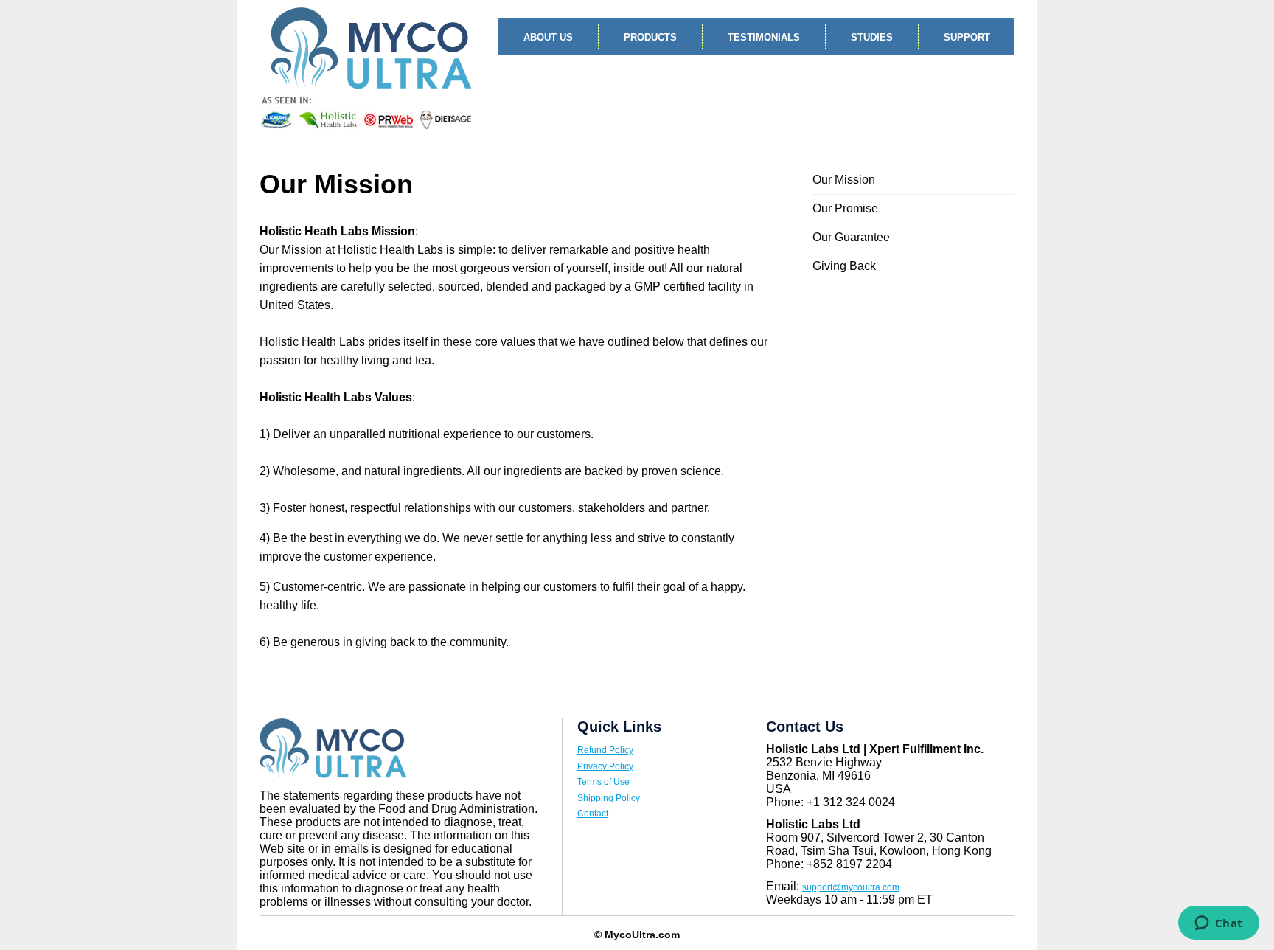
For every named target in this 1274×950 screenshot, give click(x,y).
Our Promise (845, 208)
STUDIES (872, 37)
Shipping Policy (608, 798)
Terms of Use (603, 782)
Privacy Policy (605, 766)
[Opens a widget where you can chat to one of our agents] (1218, 924)
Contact (592, 813)
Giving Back (844, 266)
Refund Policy (605, 750)
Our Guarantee (851, 237)
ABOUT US (548, 37)
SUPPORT (967, 37)
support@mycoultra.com (850, 887)
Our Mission (843, 179)
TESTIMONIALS (764, 37)
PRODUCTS (650, 37)
